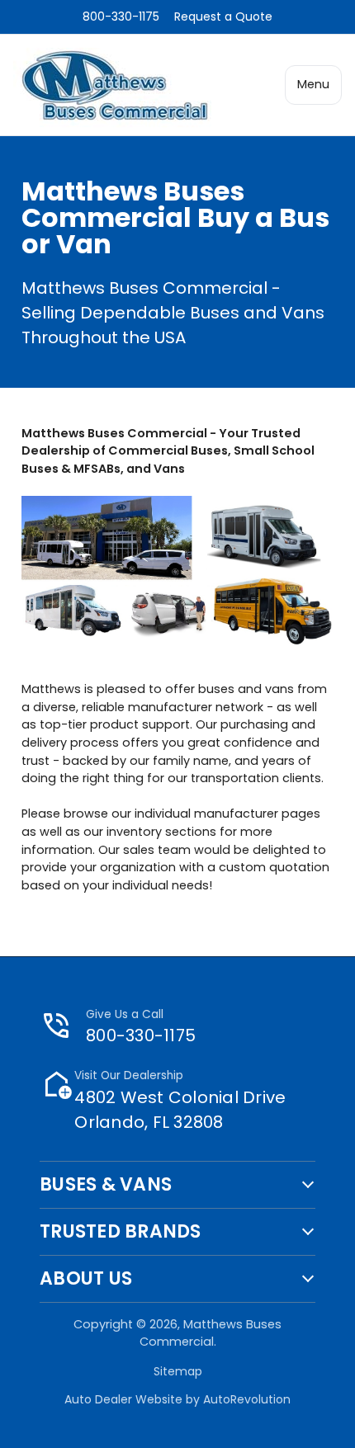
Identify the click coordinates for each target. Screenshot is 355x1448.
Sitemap (178, 1371)
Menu (313, 84)
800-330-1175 (121, 16)
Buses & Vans (106, 1185)
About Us (86, 1279)
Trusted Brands (120, 1232)
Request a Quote (223, 16)
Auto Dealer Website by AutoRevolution (177, 1399)
